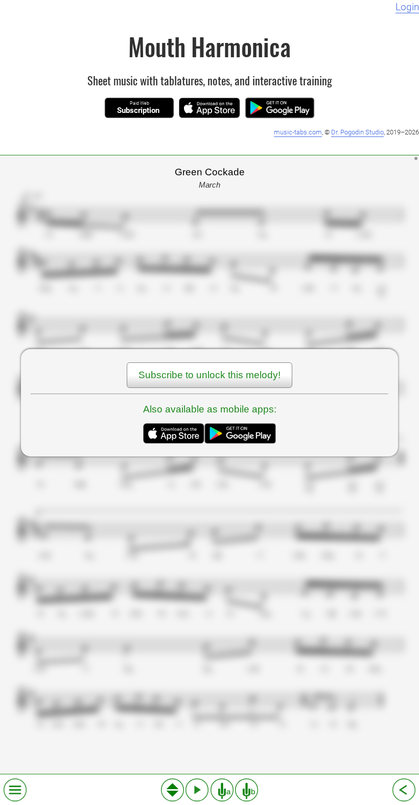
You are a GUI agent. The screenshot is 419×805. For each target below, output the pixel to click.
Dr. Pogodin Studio (357, 132)
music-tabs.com (298, 132)
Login (407, 7)
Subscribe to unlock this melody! (209, 375)
